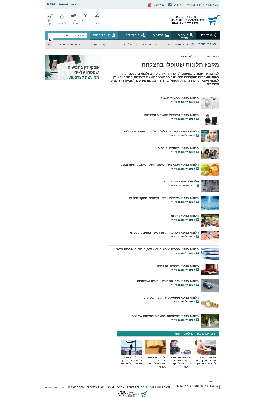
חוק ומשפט (132, 35)
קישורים (130, 387)
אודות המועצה (193, 4)
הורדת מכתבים (150, 44)
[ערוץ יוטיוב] (149, 6)
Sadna (48, 387)
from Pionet (59, 387)
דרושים (110, 387)
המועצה (215, 56)
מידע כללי (206, 35)
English (51, 3)
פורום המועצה (73, 22)
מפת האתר (142, 387)
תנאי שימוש (155, 387)
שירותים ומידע (183, 36)
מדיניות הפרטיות (76, 387)
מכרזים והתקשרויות (96, 387)
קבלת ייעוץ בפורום (96, 44)
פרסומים (158, 35)
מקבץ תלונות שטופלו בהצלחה (185, 56)
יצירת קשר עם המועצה (68, 44)
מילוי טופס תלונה (123, 44)
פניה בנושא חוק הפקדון (177, 44)
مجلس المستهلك (67, 3)
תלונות (205, 56)
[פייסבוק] (170, 5)
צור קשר (85, 20)
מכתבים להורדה (62, 22)
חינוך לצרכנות (101, 35)
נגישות (167, 387)
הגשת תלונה (97, 22)
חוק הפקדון (50, 22)
